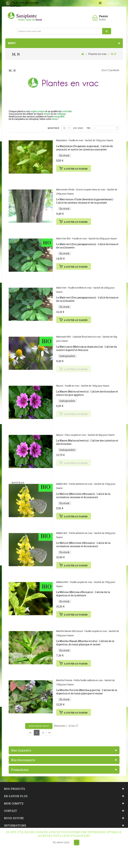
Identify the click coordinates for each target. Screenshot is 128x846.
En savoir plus (61, 842)
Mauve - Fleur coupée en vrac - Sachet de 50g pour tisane (85, 435)
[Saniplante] (25, 16)
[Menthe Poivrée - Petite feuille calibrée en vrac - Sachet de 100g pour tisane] (31, 697)
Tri (88, 128)
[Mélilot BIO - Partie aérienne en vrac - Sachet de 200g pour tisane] (31, 550)
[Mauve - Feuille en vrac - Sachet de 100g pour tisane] (31, 402)
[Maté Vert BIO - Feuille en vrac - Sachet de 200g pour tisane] (31, 255)
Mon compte (14, 803)
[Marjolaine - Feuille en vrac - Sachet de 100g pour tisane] (31, 157)
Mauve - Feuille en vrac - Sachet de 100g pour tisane (82, 385)
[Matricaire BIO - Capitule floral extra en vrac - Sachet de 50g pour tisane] (31, 353)
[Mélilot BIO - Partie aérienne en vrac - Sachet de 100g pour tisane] (31, 500)
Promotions (19, 769)
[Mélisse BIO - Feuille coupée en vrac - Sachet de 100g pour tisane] (31, 599)
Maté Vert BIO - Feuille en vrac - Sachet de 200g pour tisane (86, 238)
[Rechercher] (106, 31)
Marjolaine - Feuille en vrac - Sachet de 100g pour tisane (84, 140)
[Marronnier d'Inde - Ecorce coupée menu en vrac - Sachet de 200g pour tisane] (31, 206)
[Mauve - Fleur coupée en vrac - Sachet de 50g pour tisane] (31, 451)
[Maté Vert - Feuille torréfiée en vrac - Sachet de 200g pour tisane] (31, 304)
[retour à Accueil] (83, 54)
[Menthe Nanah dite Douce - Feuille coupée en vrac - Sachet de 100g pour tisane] (31, 648)
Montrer (53, 128)
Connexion (113, 3)
